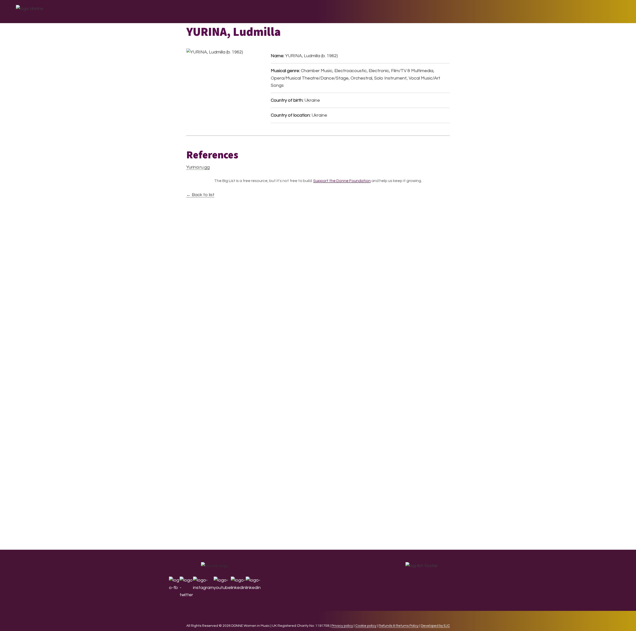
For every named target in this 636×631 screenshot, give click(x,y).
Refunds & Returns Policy (399, 626)
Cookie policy (365, 626)
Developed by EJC (435, 626)
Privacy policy (342, 626)
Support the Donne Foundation (342, 181)
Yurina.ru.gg (198, 167)
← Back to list (200, 194)
